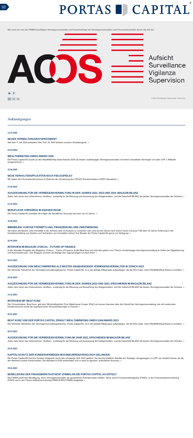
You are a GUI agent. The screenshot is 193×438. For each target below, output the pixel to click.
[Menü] (4, 7)
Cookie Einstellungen (159, 98)
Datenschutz (172, 98)
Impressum (181, 98)
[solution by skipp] (190, 3)
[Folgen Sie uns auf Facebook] (14, 93)
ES (18, 99)
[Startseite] (124, 15)
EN (14, 99)
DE (9, 99)
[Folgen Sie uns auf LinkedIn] (9, 93)
